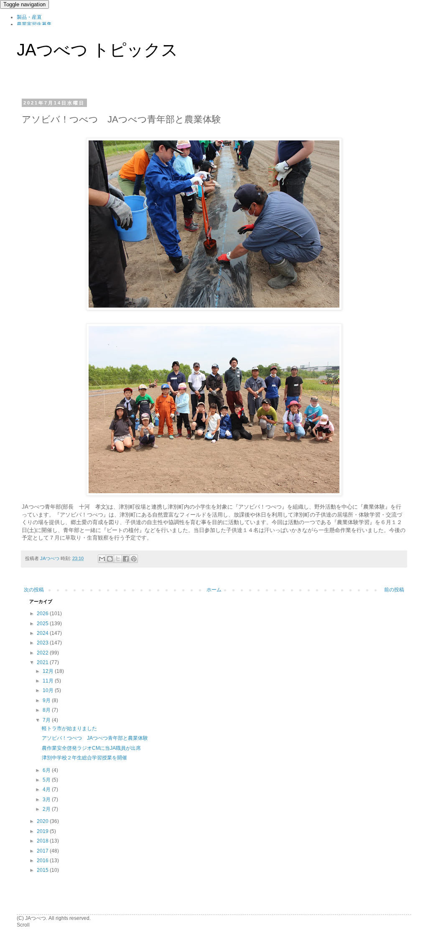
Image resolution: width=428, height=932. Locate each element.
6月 (47, 770)
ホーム (214, 590)
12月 (49, 671)
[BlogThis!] (110, 559)
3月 (47, 799)
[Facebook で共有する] (126, 559)
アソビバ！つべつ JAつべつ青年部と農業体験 (95, 738)
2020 (43, 821)
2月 (47, 809)
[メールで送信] (102, 559)
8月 (47, 710)
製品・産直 (29, 17)
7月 (47, 720)
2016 (43, 860)
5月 (47, 780)
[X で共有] (118, 559)
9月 (47, 700)
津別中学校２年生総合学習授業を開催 (84, 758)
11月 (49, 681)
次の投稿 (34, 590)
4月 (47, 789)
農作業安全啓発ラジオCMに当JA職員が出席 (91, 748)
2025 (43, 623)
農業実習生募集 (34, 24)
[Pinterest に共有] (134, 559)
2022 (43, 653)
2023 (43, 643)
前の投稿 (394, 590)
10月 (49, 690)
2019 (43, 831)
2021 (43, 662)
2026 (43, 613)
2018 (43, 841)
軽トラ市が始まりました (69, 728)
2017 (43, 851)
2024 (43, 633)
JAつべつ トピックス (97, 50)
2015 (43, 870)
